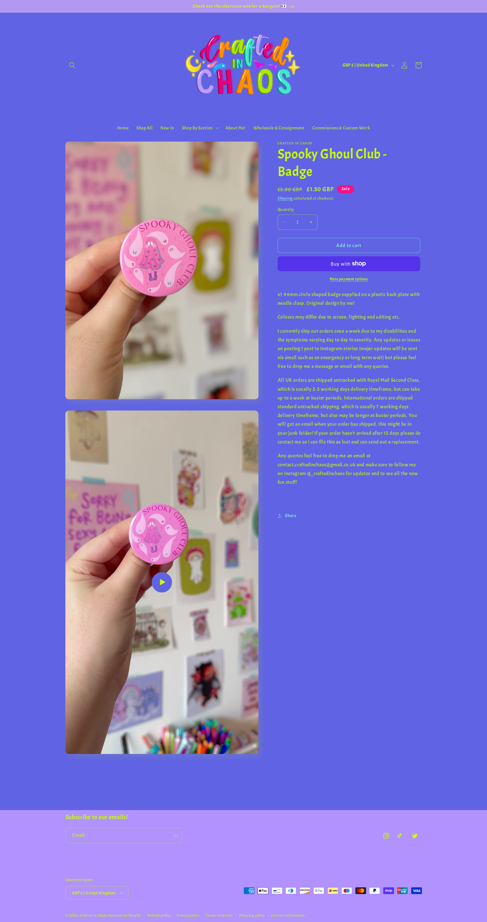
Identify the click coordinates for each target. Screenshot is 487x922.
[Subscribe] (174, 835)
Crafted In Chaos (93, 915)
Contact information (288, 915)
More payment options (349, 278)
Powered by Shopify (124, 915)
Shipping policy (252, 915)
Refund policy (158, 915)
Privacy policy (188, 915)
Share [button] (290, 516)
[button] (72, 65)
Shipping (285, 198)
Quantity (286, 209)
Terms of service (219, 915)
